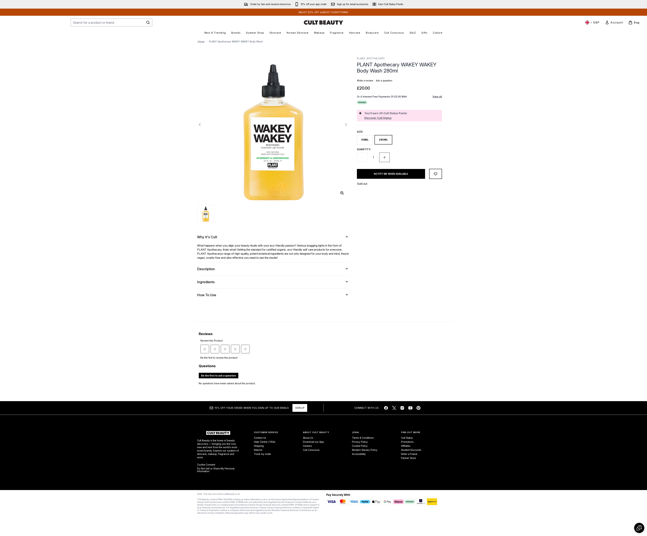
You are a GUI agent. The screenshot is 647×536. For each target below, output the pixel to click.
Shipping (259, 445)
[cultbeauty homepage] (323, 22)
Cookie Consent (206, 464)
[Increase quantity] (384, 157)
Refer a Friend (409, 454)
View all (437, 96)
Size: (360, 131)
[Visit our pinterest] (418, 408)
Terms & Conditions (363, 437)
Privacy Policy (360, 441)
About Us (308, 437)
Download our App (313, 441)
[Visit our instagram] (402, 408)
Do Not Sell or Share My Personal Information (215, 470)
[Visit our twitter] (394, 408)
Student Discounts (411, 449)
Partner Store (408, 458)
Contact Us (260, 437)
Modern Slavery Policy (364, 449)
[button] (639, 528)
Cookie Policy (360, 445)
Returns (258, 449)
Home (201, 41)
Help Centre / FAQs (264, 441)
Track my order (262, 454)
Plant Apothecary (371, 58)
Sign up (299, 407)
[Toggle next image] (346, 124)
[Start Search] (148, 22)
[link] (614, 22)
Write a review (365, 80)
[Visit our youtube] (410, 408)
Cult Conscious (311, 449)
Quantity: (364, 149)
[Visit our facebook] (386, 408)
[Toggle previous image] (199, 124)
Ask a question (384, 80)
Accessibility (359, 454)
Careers (307, 445)
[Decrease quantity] (362, 157)
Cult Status (407, 437)
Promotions (407, 441)
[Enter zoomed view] (342, 193)
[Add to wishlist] (435, 174)
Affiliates (405, 445)
